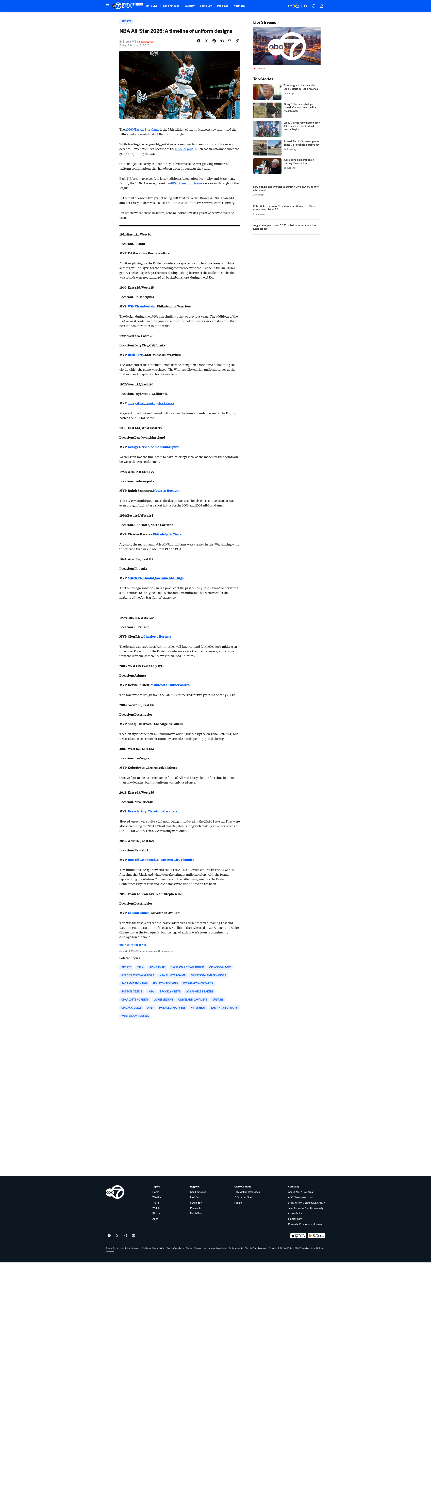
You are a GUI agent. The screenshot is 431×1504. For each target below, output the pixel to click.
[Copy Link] (237, 41)
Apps (155, 1219)
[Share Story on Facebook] (199, 41)
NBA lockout (184, 149)
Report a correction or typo (132, 944)
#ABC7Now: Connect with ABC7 (306, 1202)
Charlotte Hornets (157, 636)
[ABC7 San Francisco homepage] (127, 6)
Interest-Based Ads (217, 1248)
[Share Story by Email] (230, 41)
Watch (155, 1208)
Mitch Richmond (141, 578)
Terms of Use (200, 1248)
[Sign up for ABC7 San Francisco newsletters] (133, 1235)
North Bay (239, 6)
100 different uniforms (186, 183)
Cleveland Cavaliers (162, 811)
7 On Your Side (243, 1197)
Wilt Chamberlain (141, 306)
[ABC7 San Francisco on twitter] (117, 1235)
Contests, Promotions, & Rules (305, 1224)
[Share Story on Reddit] (214, 41)
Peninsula (222, 6)
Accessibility (295, 1213)
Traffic (155, 1202)
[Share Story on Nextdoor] (222, 41)
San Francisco (171, 6)
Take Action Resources (247, 1192)
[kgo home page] (115, 1192)
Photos (156, 1213)
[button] (107, 5)
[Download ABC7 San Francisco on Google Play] (316, 1235)
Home (155, 1192)
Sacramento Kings (169, 578)
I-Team (238, 1202)
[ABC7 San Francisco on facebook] (109, 1235)
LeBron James (138, 912)
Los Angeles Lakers (159, 403)
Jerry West (136, 403)
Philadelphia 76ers (167, 534)
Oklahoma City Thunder (175, 859)
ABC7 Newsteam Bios (300, 1197)
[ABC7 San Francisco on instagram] (125, 1235)
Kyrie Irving (137, 811)
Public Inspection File (238, 1248)
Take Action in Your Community (305, 1208)
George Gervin (139, 446)
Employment (295, 1219)
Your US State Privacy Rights (179, 1248)
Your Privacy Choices (130, 1248)
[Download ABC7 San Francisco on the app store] (298, 1235)
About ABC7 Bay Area (300, 1192)
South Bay (206, 6)
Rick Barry (136, 354)
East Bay (189, 6)
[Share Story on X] (206, 41)
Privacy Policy (112, 1248)
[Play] (287, 46)
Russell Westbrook (142, 859)
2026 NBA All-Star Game (142, 129)
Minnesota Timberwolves (170, 684)
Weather (157, 1197)
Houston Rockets (166, 490)
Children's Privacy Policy (153, 1248)
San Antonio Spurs (165, 446)
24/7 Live (152, 6)
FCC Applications (258, 1248)
